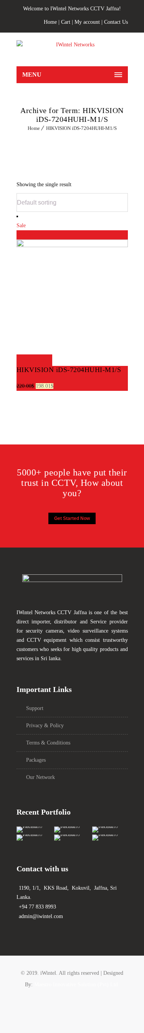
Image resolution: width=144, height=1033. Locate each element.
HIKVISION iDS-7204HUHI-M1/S (81, 128)
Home (50, 22)
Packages (36, 760)
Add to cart (34, 360)
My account (87, 22)
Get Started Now (72, 518)
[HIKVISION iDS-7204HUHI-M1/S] (72, 245)
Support (34, 708)
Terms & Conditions (48, 743)
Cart (65, 22)
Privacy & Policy (45, 725)
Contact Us (116, 22)
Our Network (40, 777)
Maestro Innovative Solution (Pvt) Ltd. (76, 984)
